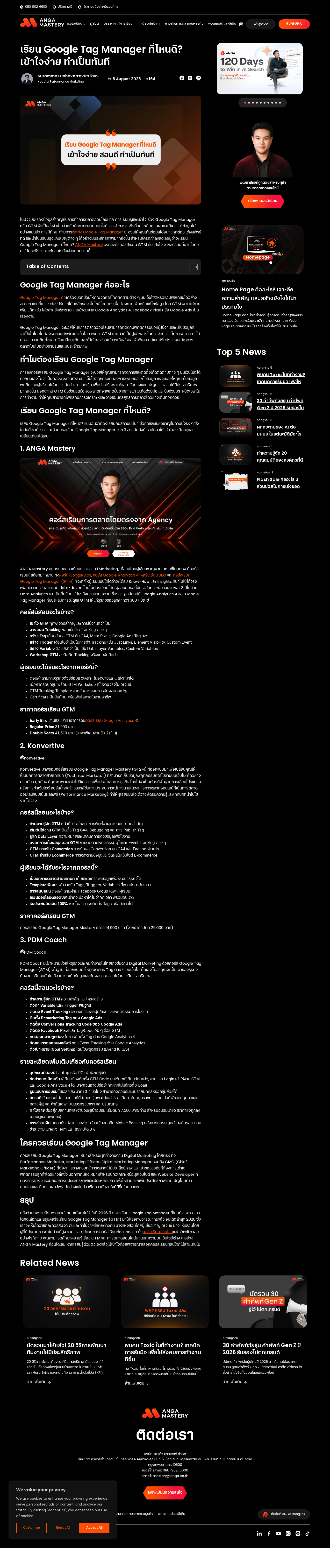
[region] (63, 1510)
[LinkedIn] (259, 1533)
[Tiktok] (307, 1533)
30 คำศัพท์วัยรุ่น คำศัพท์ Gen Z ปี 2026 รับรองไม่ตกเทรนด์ (280, 408)
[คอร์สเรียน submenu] (84, 24)
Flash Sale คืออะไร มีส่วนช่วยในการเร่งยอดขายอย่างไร (278, 486)
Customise (31, 1528)
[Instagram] (288, 1533)
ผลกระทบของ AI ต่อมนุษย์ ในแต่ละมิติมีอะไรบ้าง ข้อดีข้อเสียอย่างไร (279, 434)
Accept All (94, 1528)
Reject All (63, 1528)
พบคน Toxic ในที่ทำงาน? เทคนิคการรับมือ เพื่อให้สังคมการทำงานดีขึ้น (281, 382)
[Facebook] (268, 1533)
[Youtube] (278, 1533)
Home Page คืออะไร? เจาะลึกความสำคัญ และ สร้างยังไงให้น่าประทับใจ (259, 298)
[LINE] (297, 1533)
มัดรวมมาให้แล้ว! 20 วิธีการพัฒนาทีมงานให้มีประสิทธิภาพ (67, 1349)
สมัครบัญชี (294, 24)
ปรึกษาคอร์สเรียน (262, 201)
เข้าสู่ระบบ (261, 24)
